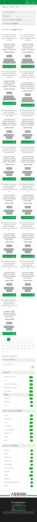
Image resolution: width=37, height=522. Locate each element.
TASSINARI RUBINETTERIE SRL (18, 482)
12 (6, 342)
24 (17, 345)
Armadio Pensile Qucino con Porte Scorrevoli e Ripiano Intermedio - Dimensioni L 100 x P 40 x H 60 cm (9, 199)
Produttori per (11, 23)
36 (29, 348)
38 (3, 351)
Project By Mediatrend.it (26, 513)
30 (7, 348)
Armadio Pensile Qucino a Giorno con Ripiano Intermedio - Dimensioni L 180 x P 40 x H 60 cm (9, 123)
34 (21, 348)
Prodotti (11, 7)
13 (10, 342)
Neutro (17, 7)
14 (13, 342)
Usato (18, 405)
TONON (18, 486)
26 (25, 345)
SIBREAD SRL (18, 479)
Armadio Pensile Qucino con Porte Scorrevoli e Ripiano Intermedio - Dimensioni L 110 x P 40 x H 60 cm (28, 199)
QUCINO (9, 138)
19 (31, 342)
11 (3, 342)
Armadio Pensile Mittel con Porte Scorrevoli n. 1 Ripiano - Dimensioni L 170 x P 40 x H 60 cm (9, 48)
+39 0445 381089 (20, 507)
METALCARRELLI (18, 464)
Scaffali (18, 440)
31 (10, 348)
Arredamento (18, 402)
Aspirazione (18, 398)
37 (32, 348)
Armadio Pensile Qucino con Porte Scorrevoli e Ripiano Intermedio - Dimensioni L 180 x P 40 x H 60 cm (9, 315)
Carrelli (18, 437)
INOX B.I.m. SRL (18, 461)
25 (21, 345)
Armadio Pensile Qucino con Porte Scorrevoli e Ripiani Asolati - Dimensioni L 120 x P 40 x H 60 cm (28, 123)
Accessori (18, 415)
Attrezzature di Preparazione (18, 384)
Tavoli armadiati (18, 426)
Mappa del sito (7, 513)
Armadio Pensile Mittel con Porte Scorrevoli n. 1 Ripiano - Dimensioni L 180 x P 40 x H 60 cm (28, 48)
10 (32, 339)
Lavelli (18, 422)
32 (14, 348)
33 (17, 348)
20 (3, 345)
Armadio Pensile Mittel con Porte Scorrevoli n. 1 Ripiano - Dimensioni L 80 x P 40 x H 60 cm (9, 84)
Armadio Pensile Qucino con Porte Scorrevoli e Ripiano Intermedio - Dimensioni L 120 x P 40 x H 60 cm (9, 238)
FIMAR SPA (18, 450)
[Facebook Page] (18, 516)
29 (3, 348)
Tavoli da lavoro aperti (18, 430)
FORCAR (18, 454)
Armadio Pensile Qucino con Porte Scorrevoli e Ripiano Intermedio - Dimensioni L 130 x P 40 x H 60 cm (28, 238)
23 (14, 345)
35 (25, 348)
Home (6, 7)
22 (10, 345)
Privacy (15, 513)
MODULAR (18, 472)
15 (16, 342)
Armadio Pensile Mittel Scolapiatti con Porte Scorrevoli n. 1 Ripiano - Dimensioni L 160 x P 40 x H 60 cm (28, 87)
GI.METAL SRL (18, 457)
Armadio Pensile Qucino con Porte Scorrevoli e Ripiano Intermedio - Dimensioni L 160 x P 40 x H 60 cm (28, 277)
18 (27, 342)
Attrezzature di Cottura (18, 377)
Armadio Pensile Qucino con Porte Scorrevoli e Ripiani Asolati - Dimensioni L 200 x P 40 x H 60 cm (28, 160)
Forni (18, 380)
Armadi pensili (8, 59)
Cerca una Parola (9, 12)
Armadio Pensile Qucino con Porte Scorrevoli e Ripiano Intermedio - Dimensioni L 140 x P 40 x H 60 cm (9, 277)
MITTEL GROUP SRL (9, 62)
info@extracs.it (21, 508)
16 (20, 342)
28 (32, 345)
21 (6, 345)
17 (23, 342)
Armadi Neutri (18, 433)
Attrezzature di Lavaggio (18, 388)
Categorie (7, 16)
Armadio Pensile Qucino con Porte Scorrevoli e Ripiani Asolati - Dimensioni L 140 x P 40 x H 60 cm (9, 160)
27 (28, 345)
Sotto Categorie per (13, 19)
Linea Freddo (18, 391)
